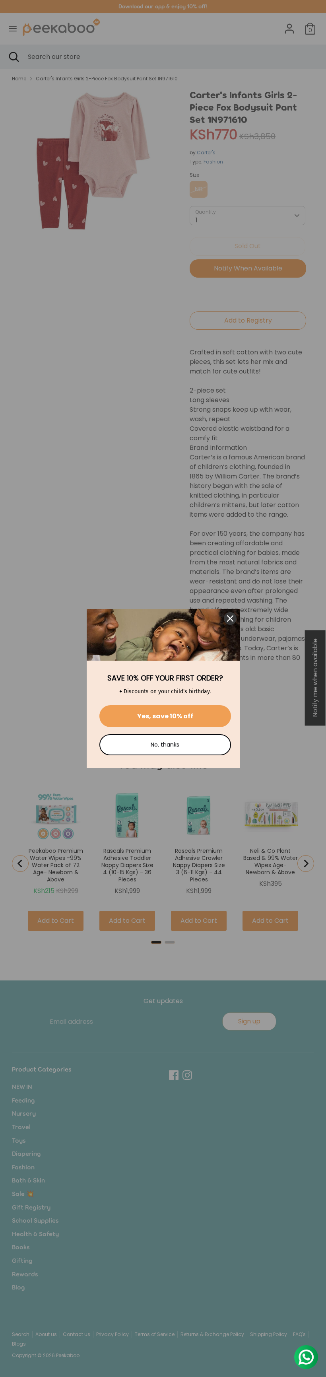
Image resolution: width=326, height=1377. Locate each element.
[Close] (230, 618)
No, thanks (165, 745)
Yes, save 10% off (165, 716)
